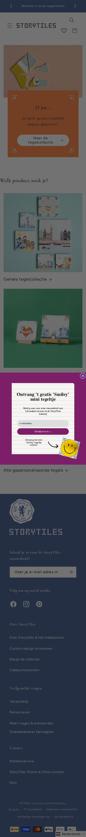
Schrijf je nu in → (43, 431)
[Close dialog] (82, 375)
